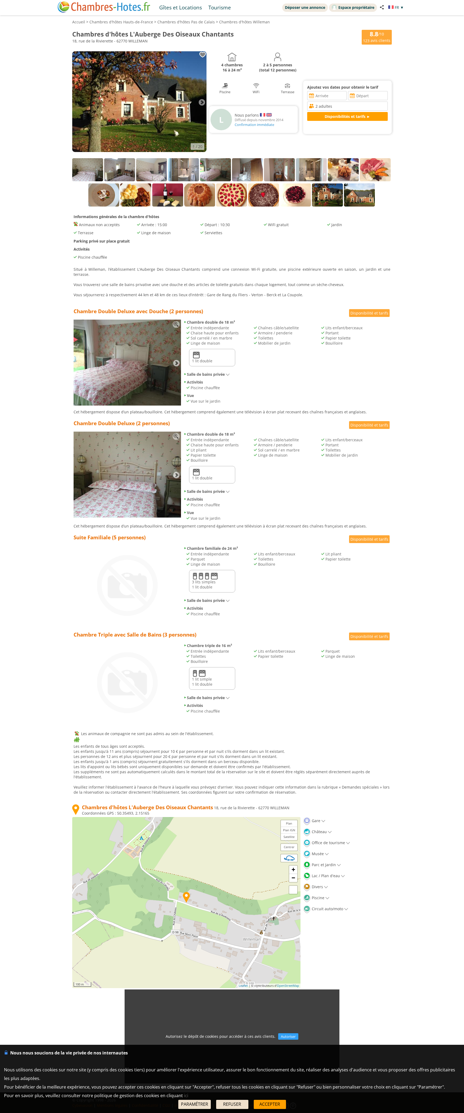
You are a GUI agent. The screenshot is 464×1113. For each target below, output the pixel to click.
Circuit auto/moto (327, 908)
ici (186, 1095)
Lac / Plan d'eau (325, 875)
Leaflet (243, 986)
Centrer (289, 847)
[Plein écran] (293, 890)
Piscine (317, 897)
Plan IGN (289, 830)
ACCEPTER (269, 1104)
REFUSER (232, 1104)
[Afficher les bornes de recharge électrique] (289, 858)
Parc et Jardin (323, 864)
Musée (317, 853)
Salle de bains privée (206, 374)
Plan (289, 823)
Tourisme (219, 7)
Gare (315, 820)
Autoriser (288, 1036)
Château (319, 831)
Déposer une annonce (305, 7)
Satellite (289, 837)
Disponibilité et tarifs (369, 313)
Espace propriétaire (356, 7)
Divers (317, 886)
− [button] (293, 877)
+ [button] (293, 869)
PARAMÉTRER (194, 1104)
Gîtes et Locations (180, 7)
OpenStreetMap (288, 986)
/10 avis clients (376, 36)
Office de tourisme (328, 842)
